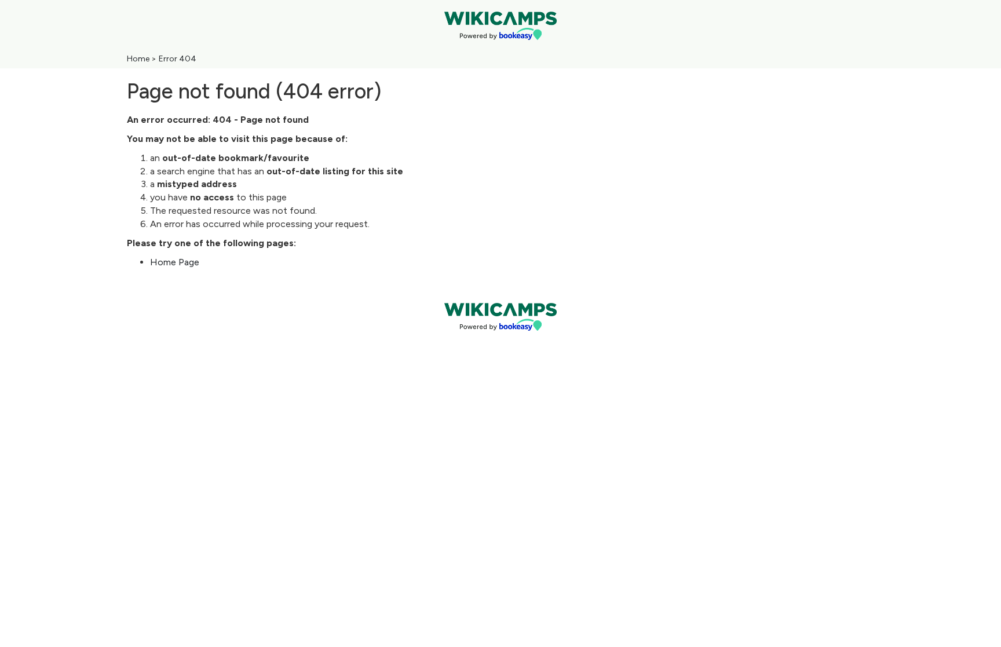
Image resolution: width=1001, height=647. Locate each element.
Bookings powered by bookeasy (500, 340)
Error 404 (177, 59)
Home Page (174, 262)
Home (138, 59)
